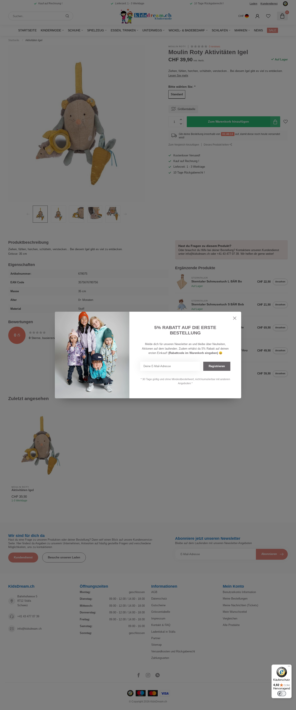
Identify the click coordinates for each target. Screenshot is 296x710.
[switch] (281, 693)
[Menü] (289, 667)
